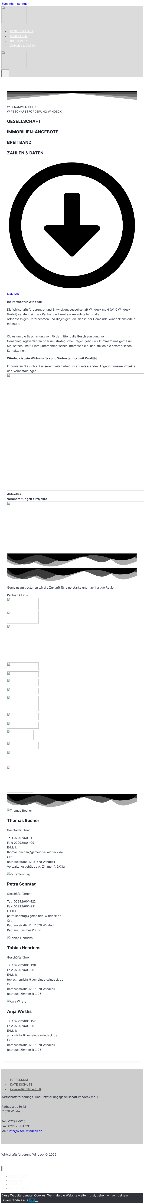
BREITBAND (18, 41)
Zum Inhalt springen (15, 3)
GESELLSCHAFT (21, 31)
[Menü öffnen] (5, 73)
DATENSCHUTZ (21, 1084)
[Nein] (36, 1201)
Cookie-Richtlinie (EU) (25, 1089)
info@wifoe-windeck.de (25, 1131)
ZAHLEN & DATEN (23, 45)
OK (32, 1200)
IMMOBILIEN (18, 36)
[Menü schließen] (2, 1169)
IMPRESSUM (19, 1080)
